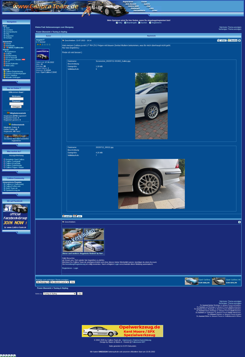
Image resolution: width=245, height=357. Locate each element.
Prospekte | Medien (13, 60)
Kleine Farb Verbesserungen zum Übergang (54, 27)
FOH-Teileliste (11, 75)
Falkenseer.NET (138, 342)
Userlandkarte (11, 32)
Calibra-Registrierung (14, 71)
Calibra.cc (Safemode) (15, 184)
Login (116, 264)
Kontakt (9, 38)
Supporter (10, 36)
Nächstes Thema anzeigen (230, 27)
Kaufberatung (11, 56)
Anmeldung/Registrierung (75, 264)
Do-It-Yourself (11, 58)
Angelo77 (40, 40)
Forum (8, 44)
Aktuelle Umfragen (13, 77)
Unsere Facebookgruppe (16, 73)
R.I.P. (8, 62)
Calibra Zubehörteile (14, 165)
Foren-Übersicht (43, 32)
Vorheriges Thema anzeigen (230, 29)
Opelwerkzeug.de (13, 190)
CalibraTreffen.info (13, 186)
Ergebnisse (11, 52)
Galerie (9, 54)
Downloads (10, 46)
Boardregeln (132, 23)
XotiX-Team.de (12, 188)
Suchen (144, 23)
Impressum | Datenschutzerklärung (136, 340)
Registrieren (157, 23)
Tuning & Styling (59, 32)
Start (8, 28)
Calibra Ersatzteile (13, 163)
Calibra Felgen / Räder (15, 167)
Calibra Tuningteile (13, 161)
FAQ (7, 34)
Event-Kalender (12, 64)
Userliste (9, 30)
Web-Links (10, 66)
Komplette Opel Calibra (15, 159)
